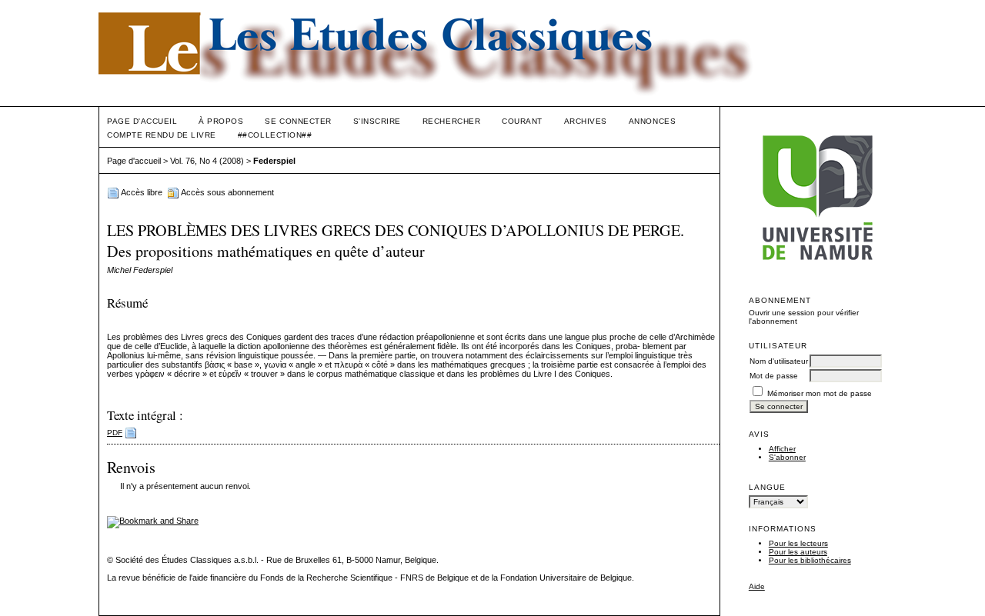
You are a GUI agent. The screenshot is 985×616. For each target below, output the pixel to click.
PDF (114, 432)
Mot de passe (774, 375)
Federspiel (274, 160)
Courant (522, 121)
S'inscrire (377, 121)
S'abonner (787, 457)
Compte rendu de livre (161, 135)
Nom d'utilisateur (779, 361)
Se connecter (298, 121)
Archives (585, 121)
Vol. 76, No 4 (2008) (207, 160)
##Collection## (275, 135)
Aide (757, 586)
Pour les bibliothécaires (810, 560)
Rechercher (451, 121)
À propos (221, 121)
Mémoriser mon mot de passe (819, 393)
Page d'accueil (142, 121)
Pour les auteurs (798, 552)
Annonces (652, 121)
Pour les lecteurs (798, 543)
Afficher (782, 449)
